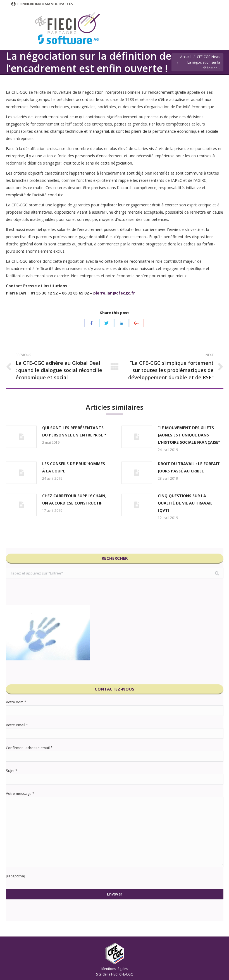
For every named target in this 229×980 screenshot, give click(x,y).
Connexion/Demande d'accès (45, 3)
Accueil (185, 56)
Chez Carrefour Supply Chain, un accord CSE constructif (74, 499)
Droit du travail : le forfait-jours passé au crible (189, 467)
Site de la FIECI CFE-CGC (114, 974)
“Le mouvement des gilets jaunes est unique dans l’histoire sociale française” (189, 435)
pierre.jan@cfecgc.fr (114, 293)
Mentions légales (114, 968)
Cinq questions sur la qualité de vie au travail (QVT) (185, 503)
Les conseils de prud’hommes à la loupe (73, 467)
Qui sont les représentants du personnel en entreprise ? (74, 431)
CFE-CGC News (208, 56)
